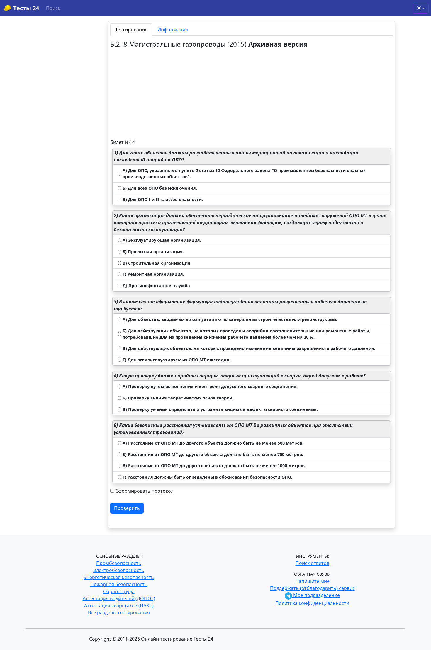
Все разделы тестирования (119, 612)
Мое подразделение (316, 595)
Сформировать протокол (144, 491)
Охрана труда (119, 591)
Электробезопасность (118, 570)
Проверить (127, 508)
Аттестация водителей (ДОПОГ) (119, 598)
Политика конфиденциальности (312, 603)
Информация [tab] (172, 29)
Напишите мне (312, 581)
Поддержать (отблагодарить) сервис (312, 588)
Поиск (53, 8)
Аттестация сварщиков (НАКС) (119, 605)
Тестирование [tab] (131, 29)
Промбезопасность (118, 563)
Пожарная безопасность (118, 584)
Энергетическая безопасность (119, 577)
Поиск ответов (312, 563)
